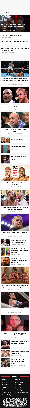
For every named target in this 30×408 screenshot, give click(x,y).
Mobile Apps (5, 385)
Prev (15, 369)
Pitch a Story (5, 387)
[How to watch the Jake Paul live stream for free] (15, 226)
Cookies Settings (7, 395)
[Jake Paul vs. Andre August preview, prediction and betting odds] (15, 344)
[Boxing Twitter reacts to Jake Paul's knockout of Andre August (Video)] (15, 327)
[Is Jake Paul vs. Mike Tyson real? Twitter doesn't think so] (15, 176)
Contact (4, 382)
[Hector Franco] (4, 52)
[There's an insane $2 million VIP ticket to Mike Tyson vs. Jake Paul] (15, 43)
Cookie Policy (18, 390)
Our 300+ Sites (19, 382)
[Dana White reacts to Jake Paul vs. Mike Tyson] (15, 123)
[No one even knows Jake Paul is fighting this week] (15, 242)
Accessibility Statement (21, 392)
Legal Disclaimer (6, 392)
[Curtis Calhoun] (12, 236)
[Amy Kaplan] (4, 30)
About (4, 379)
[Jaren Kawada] (11, 186)
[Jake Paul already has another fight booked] (15, 303)
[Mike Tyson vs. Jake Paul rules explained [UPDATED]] (15, 98)
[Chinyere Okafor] (15, 244)
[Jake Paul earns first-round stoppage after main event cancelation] (15, 201)
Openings (17, 379)
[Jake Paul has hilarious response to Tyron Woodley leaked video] (15, 261)
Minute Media (8, 398)
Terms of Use (6, 390)
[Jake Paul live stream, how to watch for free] (15, 353)
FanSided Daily (18, 385)
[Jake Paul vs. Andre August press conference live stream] (15, 362)
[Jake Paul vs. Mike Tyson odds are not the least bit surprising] (15, 149)
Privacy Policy (18, 387)
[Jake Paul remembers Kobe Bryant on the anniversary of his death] (15, 251)
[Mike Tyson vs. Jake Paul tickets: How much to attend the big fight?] (15, 50)
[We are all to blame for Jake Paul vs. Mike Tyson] (15, 140)
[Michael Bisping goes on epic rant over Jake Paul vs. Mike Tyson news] (15, 159)
